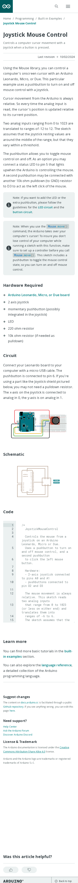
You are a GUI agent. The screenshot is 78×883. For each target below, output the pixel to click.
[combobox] (38, 6)
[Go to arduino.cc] (6, 6)
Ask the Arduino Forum (16, 730)
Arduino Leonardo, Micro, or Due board (39, 295)
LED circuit (45, 207)
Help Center (10, 726)
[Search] (56, 6)
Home (8, 18)
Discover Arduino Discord (17, 734)
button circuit (22, 212)
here (12, 710)
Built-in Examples (51, 18)
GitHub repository (13, 706)
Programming (26, 18)
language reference (57, 665)
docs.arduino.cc (30, 702)
